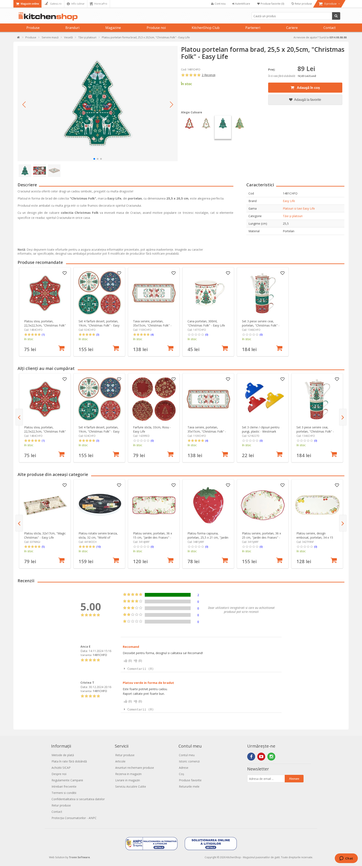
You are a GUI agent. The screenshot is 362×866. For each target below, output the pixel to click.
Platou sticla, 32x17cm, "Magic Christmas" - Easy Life (45, 535)
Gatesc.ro (55, 3)
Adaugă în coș (308, 87)
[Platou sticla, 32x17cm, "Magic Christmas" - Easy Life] (45, 505)
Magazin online (29, 3)
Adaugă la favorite (307, 99)
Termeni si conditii (64, 793)
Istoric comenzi (189, 761)
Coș (181, 774)
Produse (33, 27)
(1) (43, 334)
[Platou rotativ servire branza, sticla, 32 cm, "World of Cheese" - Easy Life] (99, 505)
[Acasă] (18, 38)
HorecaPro (100, 3)
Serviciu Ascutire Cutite (130, 786)
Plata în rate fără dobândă (69, 761)
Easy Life (289, 201)
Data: (84, 651)
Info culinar (78, 3)
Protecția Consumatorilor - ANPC (74, 818)
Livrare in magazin (127, 780)
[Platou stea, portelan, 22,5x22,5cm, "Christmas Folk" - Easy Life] (45, 293)
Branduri (72, 27)
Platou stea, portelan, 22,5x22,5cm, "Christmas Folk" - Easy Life (45, 325)
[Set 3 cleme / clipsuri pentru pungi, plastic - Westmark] (263, 399)
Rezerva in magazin (128, 774)
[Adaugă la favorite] (65, 273)
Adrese (183, 768)
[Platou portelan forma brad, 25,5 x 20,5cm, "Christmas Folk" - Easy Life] (98, 103)
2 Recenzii (208, 75)
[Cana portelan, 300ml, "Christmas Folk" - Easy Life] (208, 293)
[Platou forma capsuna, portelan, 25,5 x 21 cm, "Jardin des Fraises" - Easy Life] (208, 505)
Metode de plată (63, 755)
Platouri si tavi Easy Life (299, 208)
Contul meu (187, 755)
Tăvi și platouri (293, 216)
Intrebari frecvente (64, 786)
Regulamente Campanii (67, 780)
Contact (329, 27)
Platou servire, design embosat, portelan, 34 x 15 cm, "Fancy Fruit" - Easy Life (315, 537)
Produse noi (156, 27)
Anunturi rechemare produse (134, 768)
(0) (206, 334)
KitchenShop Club (206, 27)
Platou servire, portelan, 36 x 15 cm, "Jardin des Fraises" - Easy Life (152, 537)
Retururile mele (189, 786)
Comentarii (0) (140, 669)
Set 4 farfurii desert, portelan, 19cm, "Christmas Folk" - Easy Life (99, 325)
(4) (152, 334)
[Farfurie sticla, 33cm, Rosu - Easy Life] (154, 399)
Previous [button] (19, 417)
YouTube (261, 757)
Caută (336, 16)
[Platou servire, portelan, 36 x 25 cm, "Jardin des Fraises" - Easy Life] (263, 505)
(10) (98, 546)
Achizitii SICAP (61, 768)
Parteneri (252, 27)
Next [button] (342, 417)
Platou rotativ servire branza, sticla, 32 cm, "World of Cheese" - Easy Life (98, 537)
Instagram (271, 757)
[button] (24, 104)
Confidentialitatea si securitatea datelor (78, 799)
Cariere (292, 27)
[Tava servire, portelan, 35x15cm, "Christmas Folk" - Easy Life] (154, 293)
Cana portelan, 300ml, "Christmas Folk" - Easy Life (206, 323)
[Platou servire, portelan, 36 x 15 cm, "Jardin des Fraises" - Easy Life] (154, 505)
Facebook (251, 757)
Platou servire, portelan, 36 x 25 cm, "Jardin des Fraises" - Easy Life (261, 537)
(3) (97, 334)
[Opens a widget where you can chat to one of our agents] (346, 858)
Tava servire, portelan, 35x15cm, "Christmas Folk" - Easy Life (152, 325)
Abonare (294, 778)
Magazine (113, 27)
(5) (43, 546)
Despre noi (59, 774)
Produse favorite (190, 780)
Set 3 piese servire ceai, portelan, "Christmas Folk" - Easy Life (260, 325)
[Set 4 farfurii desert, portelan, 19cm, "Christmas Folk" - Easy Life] (99, 293)
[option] (45, 311)
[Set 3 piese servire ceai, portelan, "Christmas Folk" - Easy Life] (263, 293)
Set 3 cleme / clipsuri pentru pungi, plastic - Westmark (260, 429)
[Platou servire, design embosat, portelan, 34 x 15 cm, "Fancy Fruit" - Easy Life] (317, 505)
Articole (120, 761)
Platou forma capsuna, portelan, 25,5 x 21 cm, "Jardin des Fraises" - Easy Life (207, 537)
